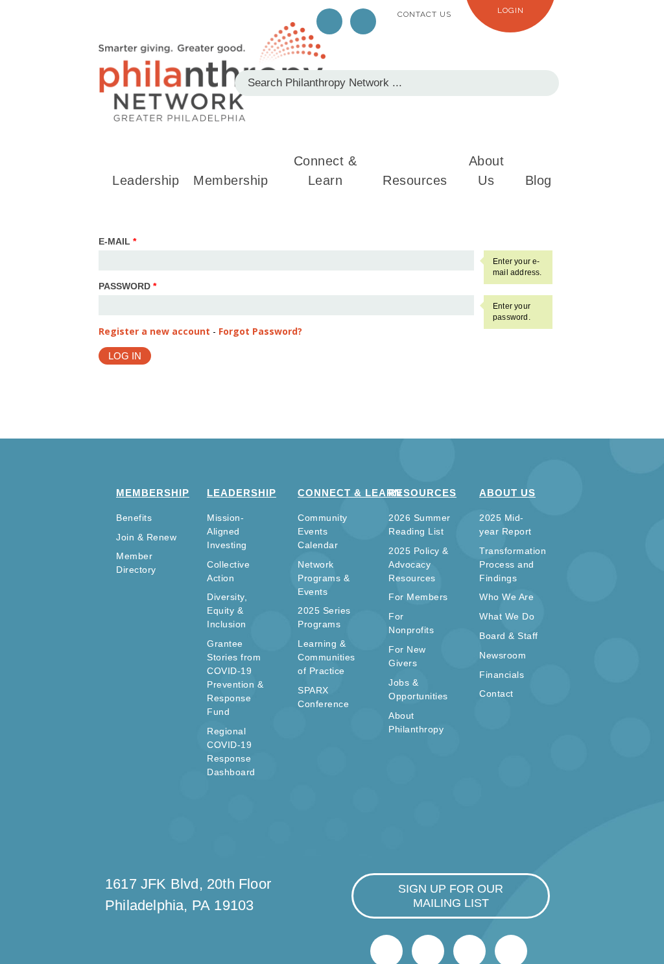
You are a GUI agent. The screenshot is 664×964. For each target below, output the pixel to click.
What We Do (506, 616)
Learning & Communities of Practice (326, 657)
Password (127, 286)
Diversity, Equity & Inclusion (227, 610)
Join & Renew (146, 537)
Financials (501, 674)
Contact (496, 693)
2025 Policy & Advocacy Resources (418, 564)
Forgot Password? (260, 331)
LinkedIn (363, 21)
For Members (418, 597)
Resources (415, 180)
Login (510, 10)
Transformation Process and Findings (512, 564)
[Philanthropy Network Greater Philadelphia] (212, 71)
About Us (486, 170)
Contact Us (424, 14)
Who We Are (506, 597)
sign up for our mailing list (450, 896)
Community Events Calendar (323, 531)
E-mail (117, 241)
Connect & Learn (325, 170)
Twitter (329, 21)
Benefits (134, 517)
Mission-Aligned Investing (227, 531)
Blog (538, 180)
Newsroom (502, 655)
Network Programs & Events (324, 578)
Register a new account (154, 331)
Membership (230, 180)
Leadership (145, 180)
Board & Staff (508, 636)
